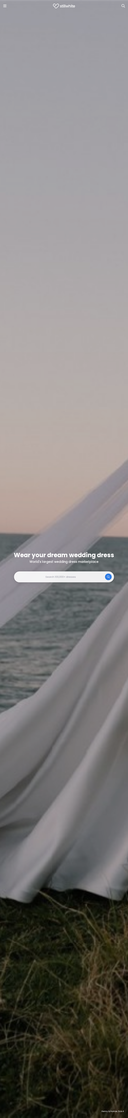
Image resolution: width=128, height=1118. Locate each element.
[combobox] (64, 577)
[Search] (123, 6)
